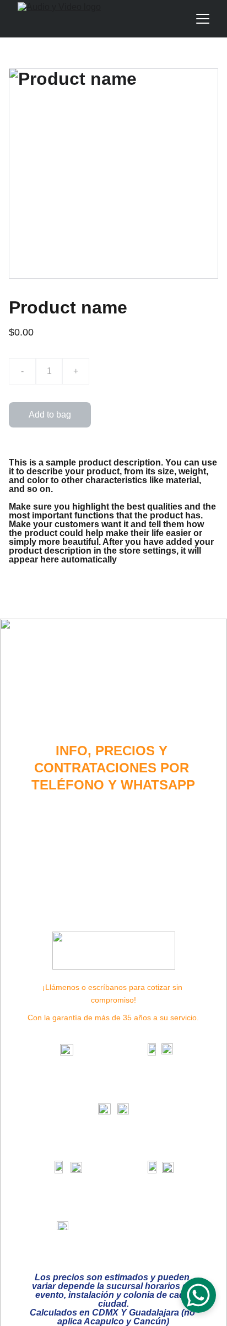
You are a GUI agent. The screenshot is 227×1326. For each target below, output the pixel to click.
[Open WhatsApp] (198, 1295)
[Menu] (202, 19)
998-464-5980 (160, 1203)
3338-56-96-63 (160, 1085)
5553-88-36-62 (67, 1085)
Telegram (134, 1126)
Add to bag (50, 414)
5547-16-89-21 (141, 1143)
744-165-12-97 (67, 1203)
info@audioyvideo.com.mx (121, 1227)
